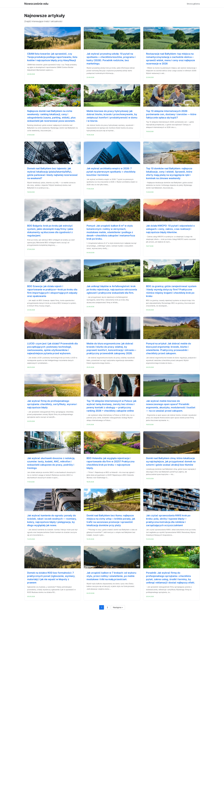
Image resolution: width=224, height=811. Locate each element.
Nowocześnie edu (36, 3)
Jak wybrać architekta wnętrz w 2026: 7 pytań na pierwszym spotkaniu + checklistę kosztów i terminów (111, 171)
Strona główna (193, 4)
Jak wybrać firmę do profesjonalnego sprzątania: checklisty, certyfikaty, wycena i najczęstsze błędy (52, 404)
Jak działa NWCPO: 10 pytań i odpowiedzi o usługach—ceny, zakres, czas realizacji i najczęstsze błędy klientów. (170, 229)
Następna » (118, 607)
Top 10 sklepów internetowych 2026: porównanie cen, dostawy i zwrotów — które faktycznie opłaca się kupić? (171, 114)
